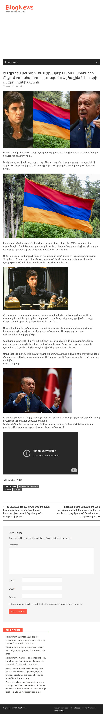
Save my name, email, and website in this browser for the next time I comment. (47, 604)
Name (12, 580)
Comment (14, 544)
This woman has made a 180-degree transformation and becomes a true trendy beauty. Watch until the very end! (25, 640)
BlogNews (20, 7)
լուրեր (17, 490)
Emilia (21, 86)
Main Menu (13, 62)
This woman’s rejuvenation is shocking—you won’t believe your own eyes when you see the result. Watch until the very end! (26, 661)
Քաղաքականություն (28, 486)
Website (12, 597)
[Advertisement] (51, 38)
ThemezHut (58, 710)
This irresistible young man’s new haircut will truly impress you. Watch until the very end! (25, 650)
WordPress (75, 708)
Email (12, 588)
